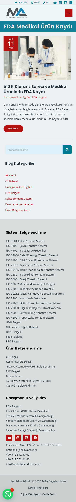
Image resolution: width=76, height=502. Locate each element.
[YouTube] (55, 2)
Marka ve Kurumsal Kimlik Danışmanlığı (30, 425)
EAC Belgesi (13, 371)
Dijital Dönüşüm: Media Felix (38, 494)
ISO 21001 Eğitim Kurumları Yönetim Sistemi (33, 303)
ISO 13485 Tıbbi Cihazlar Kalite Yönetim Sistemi (35, 269)
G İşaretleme (13, 376)
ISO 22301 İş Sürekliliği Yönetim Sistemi (30, 274)
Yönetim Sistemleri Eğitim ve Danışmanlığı (31, 420)
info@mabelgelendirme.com (23, 464)
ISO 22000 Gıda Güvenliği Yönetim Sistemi (32, 255)
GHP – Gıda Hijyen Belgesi (22, 327)
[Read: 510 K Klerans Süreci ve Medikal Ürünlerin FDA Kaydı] (37, 57)
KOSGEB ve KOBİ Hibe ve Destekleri (27, 411)
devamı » (14, 129)
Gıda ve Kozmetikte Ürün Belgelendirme (30, 366)
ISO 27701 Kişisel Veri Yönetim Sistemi (29, 265)
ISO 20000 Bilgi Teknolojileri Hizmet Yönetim (33, 308)
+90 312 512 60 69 (18, 454)
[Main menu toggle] (68, 13)
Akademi (10, 175)
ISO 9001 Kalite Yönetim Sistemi (25, 241)
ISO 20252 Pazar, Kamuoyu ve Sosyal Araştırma (35, 293)
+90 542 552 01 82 (18, 459)
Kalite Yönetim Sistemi (18, 198)
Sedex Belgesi (14, 336)
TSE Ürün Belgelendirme (21, 385)
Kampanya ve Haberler (19, 204)
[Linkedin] (65, 2)
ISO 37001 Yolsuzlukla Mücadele (26, 298)
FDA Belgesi (39, 97)
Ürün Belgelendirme (17, 210)
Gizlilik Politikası (38, 487)
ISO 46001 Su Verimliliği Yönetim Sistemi (31, 313)
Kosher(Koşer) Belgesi (19, 361)
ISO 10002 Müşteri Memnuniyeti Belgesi (30, 284)
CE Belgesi (11, 181)
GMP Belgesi (13, 322)
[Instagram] (60, 2)
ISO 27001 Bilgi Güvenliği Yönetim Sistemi (31, 260)
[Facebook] (70, 2)
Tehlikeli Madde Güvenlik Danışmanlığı (29, 416)
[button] (7, 494)
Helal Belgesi (14, 332)
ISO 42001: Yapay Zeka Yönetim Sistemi (30, 317)
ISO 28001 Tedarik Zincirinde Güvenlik (29, 289)
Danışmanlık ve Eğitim (17, 97)
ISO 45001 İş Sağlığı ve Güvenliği (26, 250)
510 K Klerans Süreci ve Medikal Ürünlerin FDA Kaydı (36, 89)
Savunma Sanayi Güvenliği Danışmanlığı (30, 430)
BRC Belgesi (13, 341)
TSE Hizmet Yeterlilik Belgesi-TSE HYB (28, 381)
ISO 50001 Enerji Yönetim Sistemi (26, 279)
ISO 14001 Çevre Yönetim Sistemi (26, 245)
